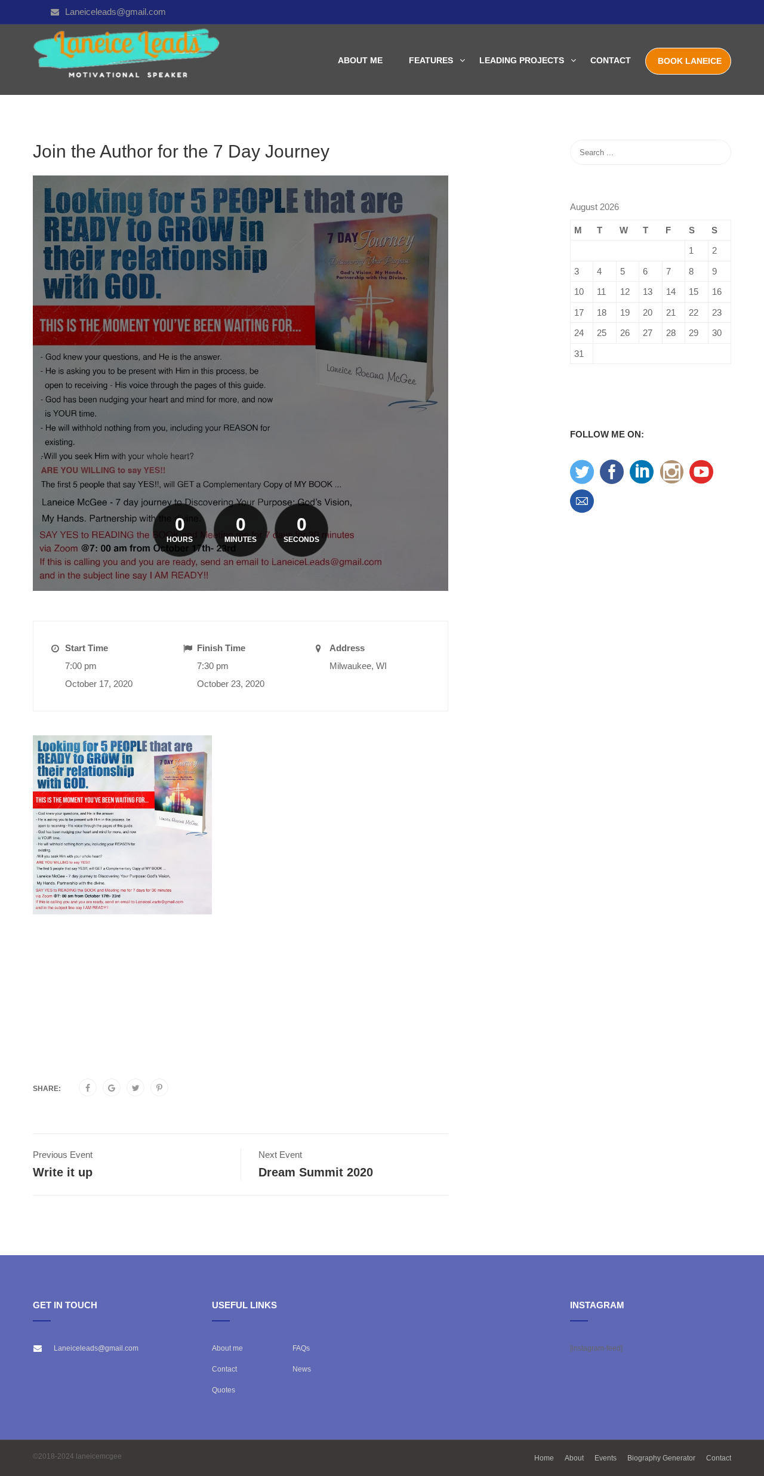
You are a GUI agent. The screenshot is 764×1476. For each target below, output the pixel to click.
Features (431, 60)
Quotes (223, 1390)
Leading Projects (521, 60)
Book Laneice (690, 61)
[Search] (716, 152)
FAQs (301, 1348)
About (574, 1458)
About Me (360, 60)
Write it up (63, 1172)
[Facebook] (87, 1088)
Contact (610, 60)
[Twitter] (136, 1088)
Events (605, 1458)
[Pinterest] (159, 1088)
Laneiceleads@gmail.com (115, 12)
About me (227, 1348)
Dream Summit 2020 (315, 1172)
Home (544, 1458)
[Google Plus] (111, 1088)
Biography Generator (661, 1458)
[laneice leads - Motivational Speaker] (127, 60)
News (301, 1369)
